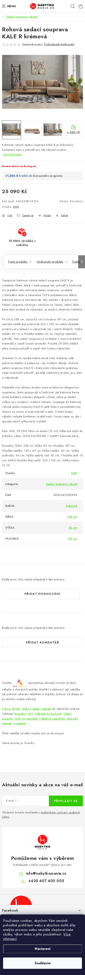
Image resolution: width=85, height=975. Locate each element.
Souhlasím (43, 963)
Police (6, 709)
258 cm (72, 517)
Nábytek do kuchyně (48, 714)
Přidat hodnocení (42, 594)
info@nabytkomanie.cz (46, 873)
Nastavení (43, 948)
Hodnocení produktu (50, 262)
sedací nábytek (41, 709)
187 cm (72, 539)
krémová (71, 506)
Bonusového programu (48, 176)
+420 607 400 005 (46, 881)
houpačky (20, 723)
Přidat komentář (42, 642)
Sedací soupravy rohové (61, 484)
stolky (25, 709)
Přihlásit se (66, 801)
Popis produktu (17, 262)
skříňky (16, 709)
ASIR (16, 207)
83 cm (73, 528)
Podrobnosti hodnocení (59, 44)
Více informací (12, 154)
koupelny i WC (24, 714)
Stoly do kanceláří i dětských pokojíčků (40, 719)
